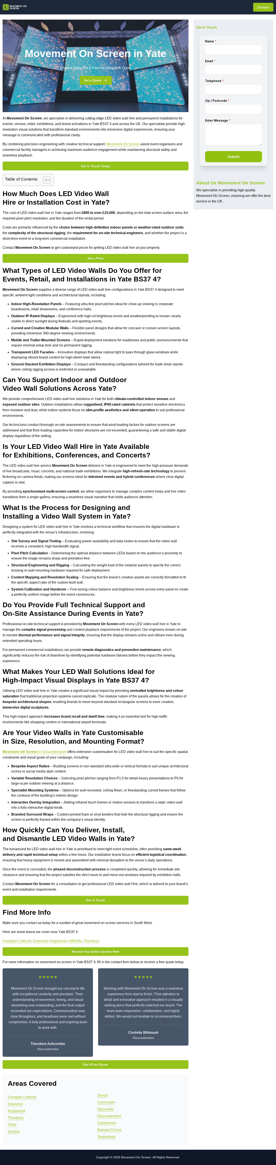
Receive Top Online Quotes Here (95, 951)
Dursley (14, 1131)
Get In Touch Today (95, 166)
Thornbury (91, 941)
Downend (40, 941)
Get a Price (96, 258)
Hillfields (75, 941)
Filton (12, 1124)
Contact (263, 7)
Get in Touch (95, 900)
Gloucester (105, 1109)
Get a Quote (93, 80)
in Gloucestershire (34, 752)
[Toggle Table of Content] (44, 180)
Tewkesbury (106, 1137)
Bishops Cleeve (109, 1130)
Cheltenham (106, 1123)
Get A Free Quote (95, 1064)
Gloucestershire (109, 1116)
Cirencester (106, 1102)
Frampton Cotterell (17, 941)
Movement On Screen (123, 144)
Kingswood (58, 941)
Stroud (102, 1095)
